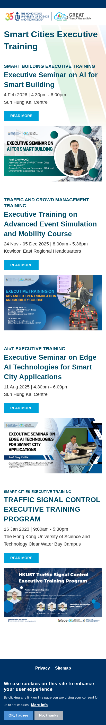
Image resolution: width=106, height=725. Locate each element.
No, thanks (49, 715)
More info (39, 705)
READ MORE (21, 116)
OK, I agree (18, 715)
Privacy (42, 668)
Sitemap (63, 668)
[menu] (98, 16)
